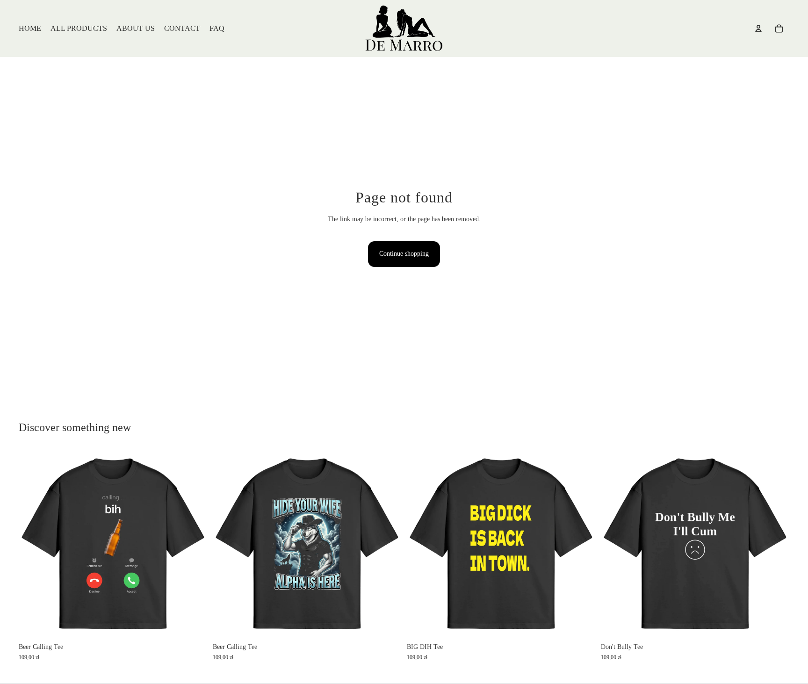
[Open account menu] (758, 28)
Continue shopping (404, 253)
